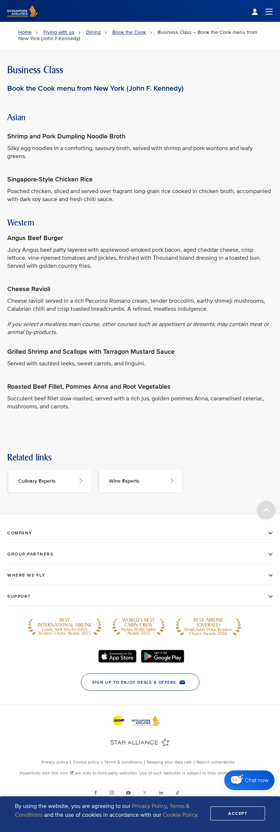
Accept (237, 813)
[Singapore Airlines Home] (22, 20)
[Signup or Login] (262, 11)
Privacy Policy (149, 806)
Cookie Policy (180, 815)
